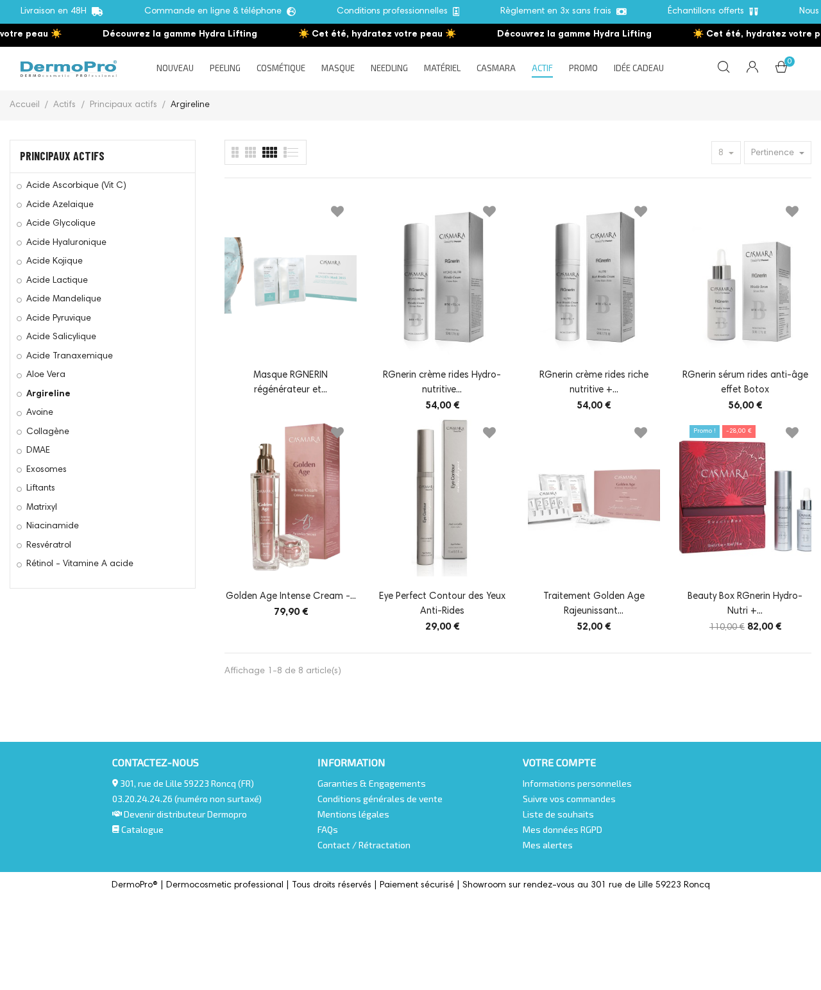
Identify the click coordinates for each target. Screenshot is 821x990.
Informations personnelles (577, 783)
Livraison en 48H (56, 11)
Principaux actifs (62, 156)
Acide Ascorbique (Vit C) (76, 185)
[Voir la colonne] (250, 152)
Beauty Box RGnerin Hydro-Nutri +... (745, 604)
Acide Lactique (57, 280)
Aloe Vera (45, 375)
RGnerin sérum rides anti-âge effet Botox (745, 383)
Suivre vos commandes (569, 798)
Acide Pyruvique (58, 318)
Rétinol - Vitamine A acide (79, 564)
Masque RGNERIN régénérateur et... (290, 383)
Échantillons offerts (708, 11)
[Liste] (235, 152)
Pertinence (774, 153)
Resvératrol (48, 545)
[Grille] (292, 152)
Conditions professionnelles (395, 11)
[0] (781, 69)
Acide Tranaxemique (69, 356)
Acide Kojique (54, 261)
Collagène (47, 432)
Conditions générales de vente (380, 798)
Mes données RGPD (562, 829)
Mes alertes (548, 844)
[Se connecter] (752, 69)
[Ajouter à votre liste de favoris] (337, 214)
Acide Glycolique (61, 223)
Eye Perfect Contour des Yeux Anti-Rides (442, 604)
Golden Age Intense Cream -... (291, 596)
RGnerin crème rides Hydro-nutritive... (442, 383)
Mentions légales (353, 814)
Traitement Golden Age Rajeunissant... (594, 604)
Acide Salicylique (61, 337)
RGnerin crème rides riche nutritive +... (593, 383)
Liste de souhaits (558, 814)
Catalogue (141, 829)
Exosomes (46, 470)
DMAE (38, 450)
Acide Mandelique (63, 299)
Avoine (39, 412)
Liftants (40, 488)
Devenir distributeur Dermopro (185, 814)
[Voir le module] (269, 152)
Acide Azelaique (60, 205)
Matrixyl (41, 507)
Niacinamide (52, 526)
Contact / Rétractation (363, 844)
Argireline (48, 394)
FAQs (327, 829)
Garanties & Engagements (371, 783)
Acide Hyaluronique (66, 243)
